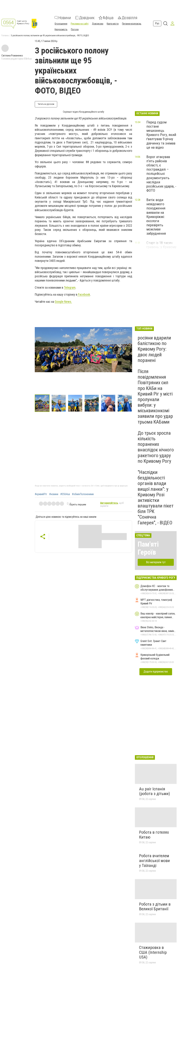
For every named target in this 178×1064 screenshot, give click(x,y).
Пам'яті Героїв (148, 548)
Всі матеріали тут (156, 562)
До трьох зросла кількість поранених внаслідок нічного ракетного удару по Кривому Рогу (156, 447)
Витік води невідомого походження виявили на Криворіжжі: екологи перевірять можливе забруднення (156, 217)
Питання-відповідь (131, 23)
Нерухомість (61, 29)
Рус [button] (157, 23)
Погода (75, 29)
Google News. (63, 301)
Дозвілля (129, 17)
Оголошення (61, 23)
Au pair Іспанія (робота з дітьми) (154, 791)
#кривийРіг (41, 494)
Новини (64, 17)
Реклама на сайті (79, 23)
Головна (5, 35)
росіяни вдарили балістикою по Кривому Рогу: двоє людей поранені (154, 349)
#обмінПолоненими (83, 494)
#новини (53, 494)
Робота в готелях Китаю (154, 835)
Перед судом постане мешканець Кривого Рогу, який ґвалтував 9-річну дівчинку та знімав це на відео (161, 135)
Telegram (69, 287)
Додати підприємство (156, 671)
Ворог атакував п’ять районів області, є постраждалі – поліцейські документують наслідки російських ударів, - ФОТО (161, 174)
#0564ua (65, 494)
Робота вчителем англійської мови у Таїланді (154, 860)
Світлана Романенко (12, 55)
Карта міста (113, 23)
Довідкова (97, 23)
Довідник (87, 17)
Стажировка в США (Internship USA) (153, 952)
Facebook (83, 294)
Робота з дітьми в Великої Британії (155, 907)
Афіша (108, 17)
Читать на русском (46, 104)
